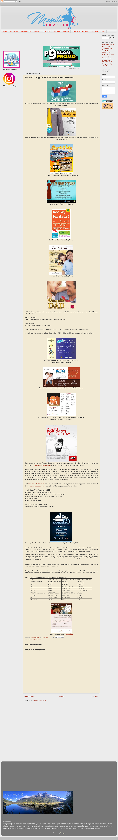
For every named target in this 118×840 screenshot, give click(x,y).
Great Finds (46, 31)
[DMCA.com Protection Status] (107, 102)
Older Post (94, 697)
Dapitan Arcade (106, 52)
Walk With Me (14, 31)
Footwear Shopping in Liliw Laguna (108, 55)
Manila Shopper (35, 637)
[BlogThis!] (58, 637)
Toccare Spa (69, 634)
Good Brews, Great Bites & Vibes (108, 45)
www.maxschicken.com (43, 465)
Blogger (62, 833)
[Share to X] (59, 637)
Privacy (103, 31)
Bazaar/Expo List (26, 31)
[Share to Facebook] (61, 637)
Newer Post (29, 697)
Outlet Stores (56, 31)
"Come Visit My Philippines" (80, 31)
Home (5, 31)
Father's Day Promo (35, 639)
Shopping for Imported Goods (107, 61)
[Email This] (56, 637)
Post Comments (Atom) (39, 700)
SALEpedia (37, 31)
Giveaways (95, 31)
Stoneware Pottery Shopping (107, 49)
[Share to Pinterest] (63, 637)
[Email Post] (52, 637)
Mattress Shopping (107, 58)
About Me (66, 31)
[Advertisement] (58, 38)
